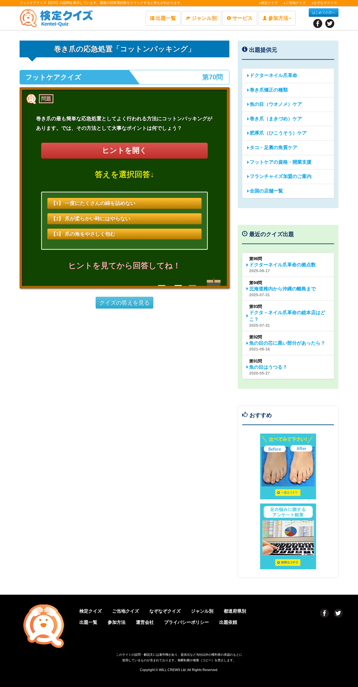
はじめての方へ (323, 13)
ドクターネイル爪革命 (273, 75)
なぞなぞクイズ (325, 3)
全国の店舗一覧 (266, 191)
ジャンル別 (204, 18)
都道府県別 (235, 611)
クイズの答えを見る (124, 303)
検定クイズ (269, 3)
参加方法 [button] (278, 18)
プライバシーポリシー (186, 622)
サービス (242, 18)
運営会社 (145, 622)
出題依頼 (228, 622)
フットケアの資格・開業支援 (281, 162)
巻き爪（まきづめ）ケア (276, 118)
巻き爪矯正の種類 (269, 90)
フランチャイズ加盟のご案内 (281, 176)
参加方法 (117, 622)
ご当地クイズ (296, 3)
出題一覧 (166, 18)
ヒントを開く (124, 150)
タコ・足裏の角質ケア (273, 147)
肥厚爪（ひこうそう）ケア (278, 133)
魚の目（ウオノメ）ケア (276, 104)
